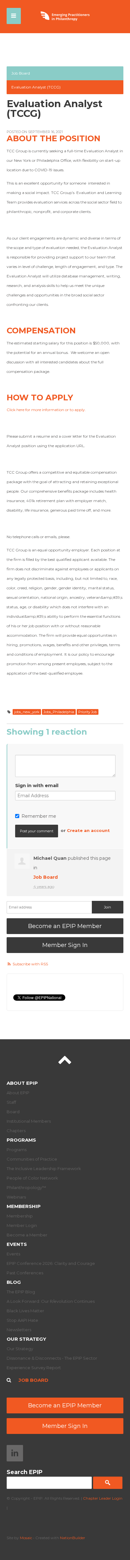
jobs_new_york (26, 712)
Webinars (16, 1196)
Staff (11, 1102)
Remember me (38, 816)
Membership (24, 1206)
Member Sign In (65, 945)
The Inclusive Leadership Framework (44, 1168)
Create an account (88, 830)
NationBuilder (72, 1537)
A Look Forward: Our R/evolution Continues (51, 1301)
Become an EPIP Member (65, 926)
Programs (21, 1140)
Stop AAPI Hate (22, 1320)
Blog (14, 1282)
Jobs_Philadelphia (59, 712)
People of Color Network (32, 1178)
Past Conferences (25, 1272)
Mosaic (26, 1537)
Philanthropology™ (26, 1187)
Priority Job (87, 712)
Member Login (22, 1225)
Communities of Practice (32, 1159)
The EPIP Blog (21, 1291)
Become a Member (27, 1234)
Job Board (20, 73)
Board (13, 1111)
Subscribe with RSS (30, 964)
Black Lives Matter (25, 1310)
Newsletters (19, 1329)
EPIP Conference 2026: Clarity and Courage (51, 1263)
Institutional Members (29, 1121)
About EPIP (22, 1083)
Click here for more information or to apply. (46, 409)
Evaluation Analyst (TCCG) (36, 87)
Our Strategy (26, 1339)
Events (17, 1244)
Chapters (16, 1130)
